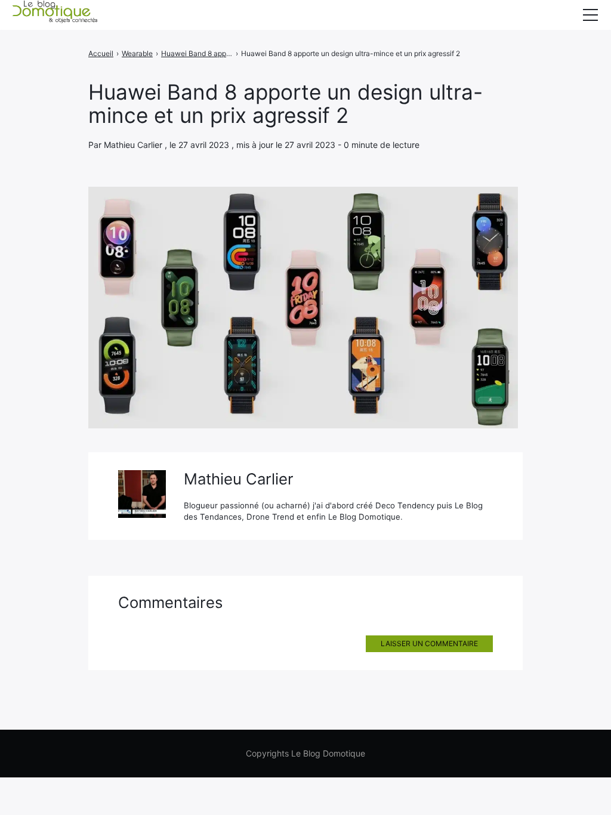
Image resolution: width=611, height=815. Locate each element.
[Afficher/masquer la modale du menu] (590, 15)
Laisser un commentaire (429, 643)
